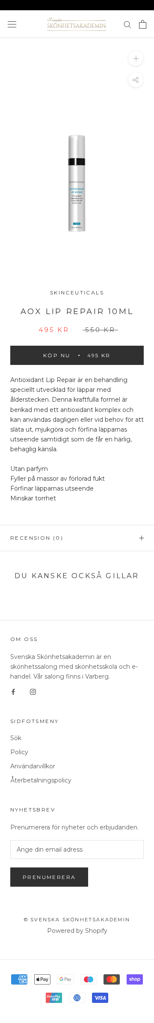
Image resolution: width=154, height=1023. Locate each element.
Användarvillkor (32, 766)
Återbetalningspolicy (40, 780)
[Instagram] (33, 692)
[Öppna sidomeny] (12, 24)
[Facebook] (13, 692)
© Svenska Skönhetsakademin (77, 920)
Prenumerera (49, 877)
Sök (15, 738)
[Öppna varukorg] (142, 24)
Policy (19, 752)
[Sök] (127, 24)
